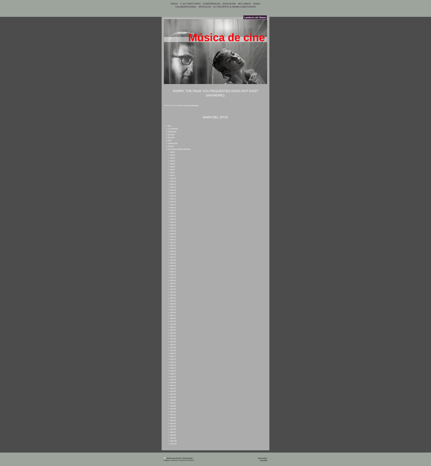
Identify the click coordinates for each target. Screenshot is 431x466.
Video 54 (173, 306)
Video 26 (173, 225)
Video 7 (172, 169)
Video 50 (173, 295)
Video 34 (173, 248)
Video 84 (173, 394)
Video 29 (173, 233)
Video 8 (172, 172)
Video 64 (173, 336)
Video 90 (173, 411)
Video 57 (173, 315)
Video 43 (173, 274)
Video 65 (173, 338)
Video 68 (173, 347)
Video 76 (173, 371)
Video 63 (173, 333)
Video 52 (173, 301)
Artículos (171, 146)
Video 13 (173, 187)
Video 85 (173, 397)
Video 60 (173, 324)
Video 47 (173, 286)
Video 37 (173, 257)
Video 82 (173, 388)
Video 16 (173, 196)
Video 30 (173, 236)
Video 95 (173, 426)
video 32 (173, 242)
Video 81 (173, 385)
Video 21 (173, 210)
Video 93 (173, 420)
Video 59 (173, 321)
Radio (170, 140)
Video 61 (173, 327)
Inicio (169, 126)
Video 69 (173, 350)
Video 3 (172, 158)
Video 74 (173, 365)
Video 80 (173, 382)
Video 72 (173, 359)
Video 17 (173, 198)
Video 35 (173, 251)
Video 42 (173, 271)
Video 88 (173, 406)
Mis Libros (171, 137)
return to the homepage (191, 105)
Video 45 (173, 280)
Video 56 (173, 312)
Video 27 (173, 228)
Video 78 (173, 376)
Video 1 (172, 152)
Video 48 (173, 289)
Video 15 (173, 193)
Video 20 (173, 207)
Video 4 (172, 161)
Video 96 (173, 429)
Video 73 (173, 362)
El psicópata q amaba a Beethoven (179, 149)
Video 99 (173, 438)
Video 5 (172, 163)
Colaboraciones (173, 143)
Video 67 (173, 344)
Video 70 (173, 353)
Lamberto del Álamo (255, 17)
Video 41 (173, 268)
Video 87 (173, 403)
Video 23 (173, 216)
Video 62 (173, 330)
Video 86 (173, 400)
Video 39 (173, 263)
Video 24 (173, 219)
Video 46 (173, 283)
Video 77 (173, 373)
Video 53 (173, 303)
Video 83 (173, 391)
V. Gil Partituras (173, 128)
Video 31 (173, 239)
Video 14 (173, 190)
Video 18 (173, 201)
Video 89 (173, 408)
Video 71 (173, 356)
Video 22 (173, 213)
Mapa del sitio (188, 458)
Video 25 (173, 222)
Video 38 (173, 260)
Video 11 (173, 181)
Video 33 (173, 245)
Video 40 (173, 266)
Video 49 (173, 292)
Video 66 (173, 341)
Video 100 (173, 441)
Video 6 (172, 166)
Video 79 (173, 379)
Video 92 (173, 417)
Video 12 (173, 184)
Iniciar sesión (262, 458)
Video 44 (173, 277)
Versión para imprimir (174, 458)
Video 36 (173, 254)
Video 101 (173, 443)
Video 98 (173, 435)
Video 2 (172, 155)
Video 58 (173, 318)
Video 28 (173, 231)
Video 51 (173, 298)
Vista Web (263, 460)
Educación (171, 134)
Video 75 (173, 368)
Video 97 (173, 432)
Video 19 (173, 204)
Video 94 (173, 423)
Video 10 (173, 178)
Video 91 (173, 414)
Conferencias (172, 131)
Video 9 (172, 175)
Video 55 (173, 309)
